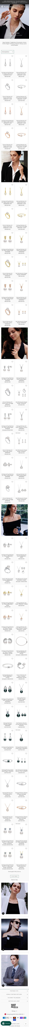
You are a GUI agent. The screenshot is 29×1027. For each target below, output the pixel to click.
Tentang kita (14, 990)
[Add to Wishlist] (12, 56)
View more (14, 876)
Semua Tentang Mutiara (14, 994)
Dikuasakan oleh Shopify (14, 1025)
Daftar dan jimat (14, 1001)
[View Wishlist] (24, 7)
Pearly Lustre (23, 43)
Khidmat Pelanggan (14, 997)
